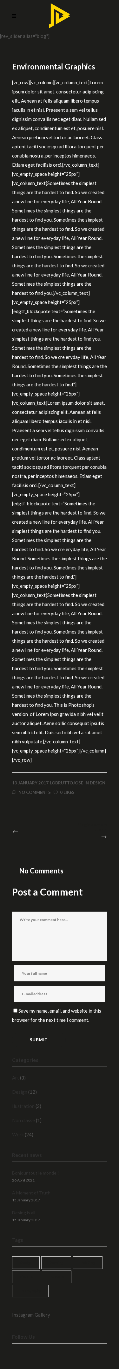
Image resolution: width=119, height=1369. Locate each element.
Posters (57, 1276)
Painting (87, 1262)
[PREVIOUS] (28, 831)
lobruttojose (66, 782)
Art (15, 1077)
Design (97, 782)
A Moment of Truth (31, 1192)
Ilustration (23, 1106)
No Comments (34, 792)
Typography (30, 1291)
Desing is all (23, 1212)
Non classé (23, 1120)
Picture (26, 1276)
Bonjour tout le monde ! (35, 1173)
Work (18, 1134)
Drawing (56, 1262)
